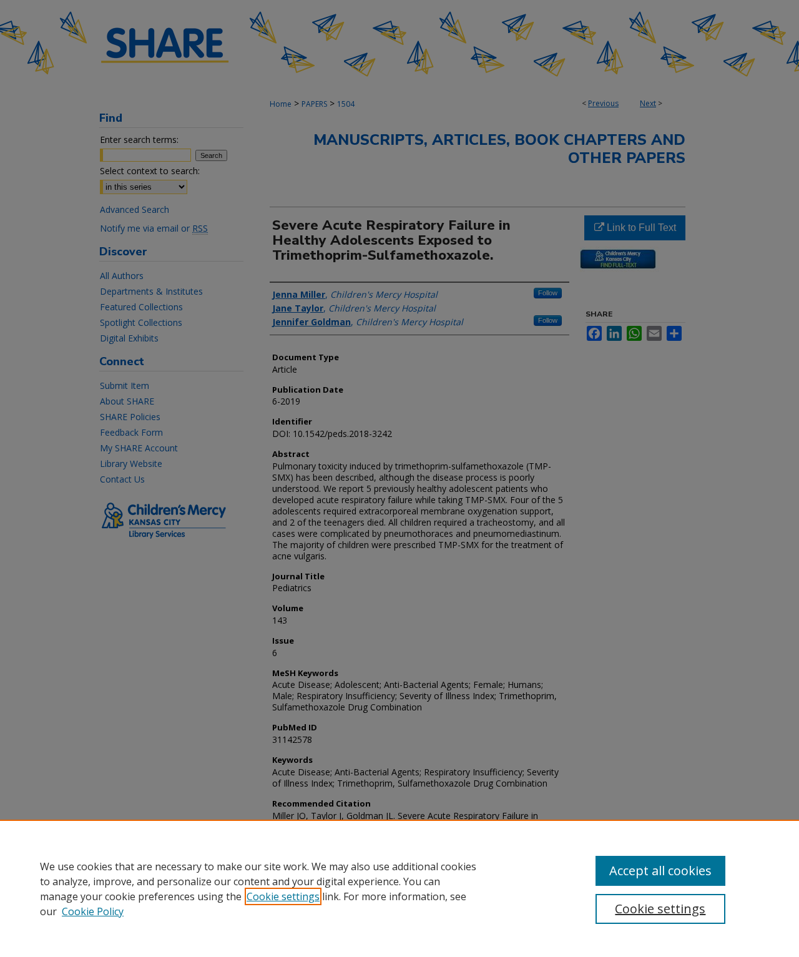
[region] (399, 888)
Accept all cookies (660, 870)
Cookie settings (283, 896)
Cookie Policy (93, 911)
